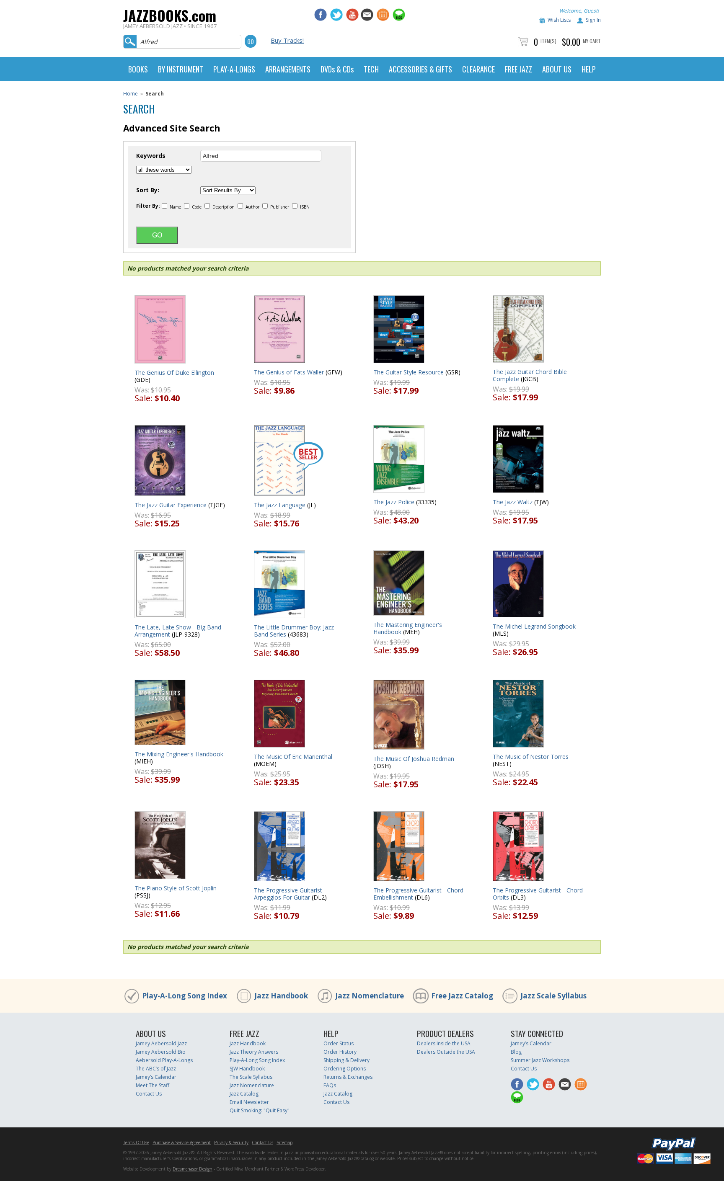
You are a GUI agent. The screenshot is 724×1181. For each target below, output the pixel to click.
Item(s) (548, 40)
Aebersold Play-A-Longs (164, 1060)
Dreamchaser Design (192, 1169)
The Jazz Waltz (513, 502)
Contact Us (149, 1093)
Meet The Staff (152, 1085)
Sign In (593, 19)
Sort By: (147, 190)
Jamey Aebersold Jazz (161, 1043)
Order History (340, 1051)
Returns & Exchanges (347, 1076)
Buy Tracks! (287, 40)
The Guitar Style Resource (408, 372)
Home (130, 93)
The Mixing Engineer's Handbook (178, 754)
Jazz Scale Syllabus (553, 995)
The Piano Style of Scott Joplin (175, 888)
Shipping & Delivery (346, 1060)
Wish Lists (559, 19)
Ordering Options (344, 1068)
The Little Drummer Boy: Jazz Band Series (294, 630)
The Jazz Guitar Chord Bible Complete (530, 375)
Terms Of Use (136, 1142)
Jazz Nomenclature (369, 995)
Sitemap (284, 1142)
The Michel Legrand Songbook (534, 626)
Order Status (338, 1043)
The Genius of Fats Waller (289, 372)
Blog (516, 1051)
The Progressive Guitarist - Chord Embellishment (418, 893)
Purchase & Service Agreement (182, 1142)
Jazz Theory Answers (254, 1051)
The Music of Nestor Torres (531, 757)
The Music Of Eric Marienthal (293, 757)
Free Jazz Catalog (462, 995)
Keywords (150, 156)
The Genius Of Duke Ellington (174, 372)
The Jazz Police (393, 502)
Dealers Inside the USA (444, 1043)
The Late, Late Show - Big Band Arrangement (177, 630)
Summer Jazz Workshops (540, 1060)
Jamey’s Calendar (156, 1076)
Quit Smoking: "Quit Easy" (260, 1110)
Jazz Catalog (244, 1093)
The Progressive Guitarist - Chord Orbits (538, 893)
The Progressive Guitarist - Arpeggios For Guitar (290, 893)
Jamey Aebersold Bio (161, 1051)
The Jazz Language (279, 505)
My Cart (592, 40)
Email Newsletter (249, 1102)
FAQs (329, 1085)
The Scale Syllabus (251, 1076)
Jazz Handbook (281, 995)
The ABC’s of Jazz (156, 1068)
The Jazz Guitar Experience (170, 505)
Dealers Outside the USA (446, 1051)
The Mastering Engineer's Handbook (407, 628)
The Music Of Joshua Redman (413, 759)
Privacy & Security (231, 1142)
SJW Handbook (247, 1068)
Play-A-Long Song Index (184, 995)
